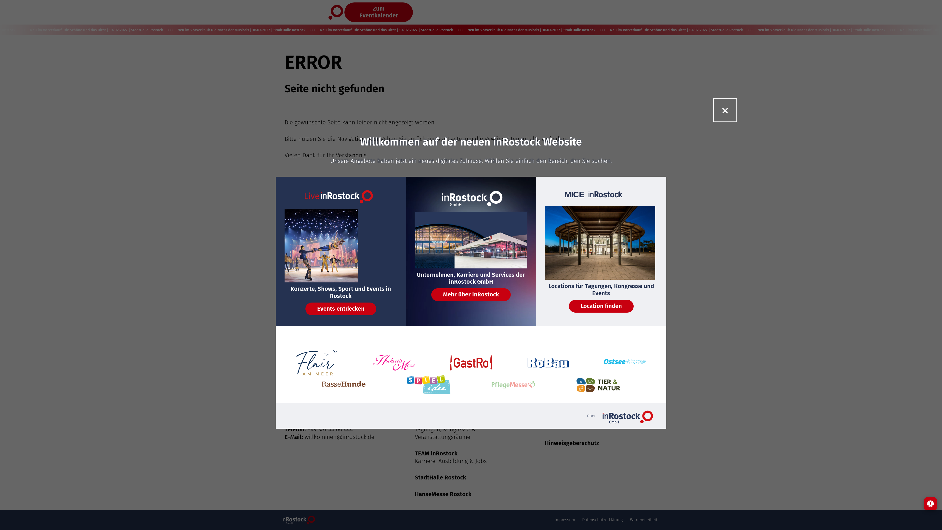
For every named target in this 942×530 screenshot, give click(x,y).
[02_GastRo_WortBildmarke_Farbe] (471, 363)
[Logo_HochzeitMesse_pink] (394, 363)
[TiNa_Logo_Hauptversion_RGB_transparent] (598, 385)
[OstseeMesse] (625, 363)
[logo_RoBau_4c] (548, 362)
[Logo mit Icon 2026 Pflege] (513, 385)
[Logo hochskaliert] (317, 362)
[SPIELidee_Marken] (428, 384)
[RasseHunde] (344, 385)
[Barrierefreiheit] (930, 503)
